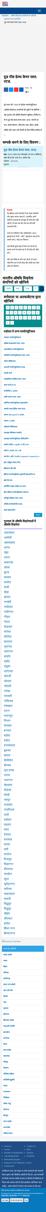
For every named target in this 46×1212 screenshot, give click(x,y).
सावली (7, 898)
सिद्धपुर (7, 903)
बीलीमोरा (8, 760)
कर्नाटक (6, 1038)
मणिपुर (5, 1062)
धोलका (7, 681)
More (38, 515)
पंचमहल (8, 705)
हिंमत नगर (9, 928)
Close (26, 1200)
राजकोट (8, 804)
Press (29, 1149)
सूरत (6, 879)
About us (8, 1146)
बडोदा (7, 735)
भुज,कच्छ (9, 770)
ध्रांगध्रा (8, 671)
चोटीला (8, 636)
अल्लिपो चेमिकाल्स (10, 427)
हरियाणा (6, 1014)
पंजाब (5, 1086)
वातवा (7, 844)
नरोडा (7, 691)
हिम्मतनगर (9, 933)
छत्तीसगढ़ (6, 978)
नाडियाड (8, 701)
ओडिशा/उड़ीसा (8, 1074)
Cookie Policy (5, 1195)
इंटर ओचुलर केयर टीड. (12, 462)
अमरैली (8, 537)
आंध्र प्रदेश (7, 955)
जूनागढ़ (8, 646)
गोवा (4, 1002)
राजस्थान (6, 1091)
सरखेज (8, 874)
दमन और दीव (8, 990)
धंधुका (7, 666)
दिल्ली (5, 996)
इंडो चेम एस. (8, 480)
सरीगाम (8, 888)
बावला (7, 755)
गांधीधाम (8, 606)
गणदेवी (7, 602)
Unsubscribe (9, 1166)
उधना (7, 557)
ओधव (7, 567)
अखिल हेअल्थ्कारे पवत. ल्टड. (14, 343)
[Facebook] (6, 89)
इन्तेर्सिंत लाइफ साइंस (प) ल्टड (15, 486)
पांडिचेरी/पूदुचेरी (9, 1080)
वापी (6, 849)
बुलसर (7, 750)
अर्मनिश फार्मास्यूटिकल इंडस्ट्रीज (16, 403)
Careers (7, 1149)
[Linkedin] (21, 89)
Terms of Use (26, 1195)
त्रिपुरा (5, 1115)
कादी (6, 587)
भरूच (7, 775)
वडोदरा (7, 819)
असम (5, 960)
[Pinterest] (16, 89)
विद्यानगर (8, 864)
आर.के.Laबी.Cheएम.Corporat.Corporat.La (21, 456)
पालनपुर (8, 715)
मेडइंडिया (5, 16)
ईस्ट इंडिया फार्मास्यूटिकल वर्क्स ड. (16, 492)
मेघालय (6, 1068)
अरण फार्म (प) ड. (10, 385)
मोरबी (6, 794)
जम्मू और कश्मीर (9, 1026)
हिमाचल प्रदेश (8, 1020)
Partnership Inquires (12, 1159)
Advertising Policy (11, 1156)
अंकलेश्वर (9, 532)
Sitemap (30, 1153)
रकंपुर (7, 799)
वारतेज (7, 854)
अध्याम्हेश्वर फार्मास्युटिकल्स (14, 349)
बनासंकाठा (9, 745)
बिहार (5, 966)
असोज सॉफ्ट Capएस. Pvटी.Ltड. (16, 444)
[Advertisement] (23, 48)
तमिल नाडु (7, 1103)
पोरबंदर (8, 725)
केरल (5, 1044)
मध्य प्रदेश (7, 1050)
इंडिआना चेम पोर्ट (10, 468)
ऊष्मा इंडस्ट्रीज (9, 510)
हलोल (7, 923)
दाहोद (7, 661)
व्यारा (6, 829)
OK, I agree (5, 1200)
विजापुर (8, 859)
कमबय (7, 577)
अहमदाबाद (9, 542)
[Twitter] (11, 89)
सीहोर (7, 913)
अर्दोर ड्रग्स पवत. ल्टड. (12, 397)
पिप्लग (7, 720)
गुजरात (5, 1008)
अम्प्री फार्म (8, 373)
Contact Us (31, 1146)
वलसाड (8, 839)
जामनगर (8, 651)
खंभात (7, 597)
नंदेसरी (7, 686)
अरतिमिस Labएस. (11, 391)
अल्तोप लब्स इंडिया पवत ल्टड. (15, 409)
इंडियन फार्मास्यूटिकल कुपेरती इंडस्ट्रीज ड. (19, 474)
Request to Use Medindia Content (17, 1163)
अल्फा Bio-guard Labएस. (14, 415)
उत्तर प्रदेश (7, 1121)
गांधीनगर (8, 611)
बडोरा (7, 740)
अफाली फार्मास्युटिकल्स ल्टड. (14, 367)
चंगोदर (7, 631)
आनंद (7, 547)
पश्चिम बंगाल (8, 1133)
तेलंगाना (6, 1109)
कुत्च (6, 572)
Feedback (30, 1156)
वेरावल (7, 834)
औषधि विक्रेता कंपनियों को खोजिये (23, 16)
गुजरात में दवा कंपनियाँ (12, 19)
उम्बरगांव (8, 562)
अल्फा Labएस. (9, 421)
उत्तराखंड (6, 1127)
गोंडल (7, 616)
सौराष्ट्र (8, 918)
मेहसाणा (8, 785)
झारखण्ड (6, 1032)
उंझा (6, 552)
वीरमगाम (8, 869)
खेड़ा (6, 592)
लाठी (6, 814)
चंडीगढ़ (6, 972)
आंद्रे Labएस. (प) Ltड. (13, 450)
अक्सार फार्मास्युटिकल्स (12, 337)
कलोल (7, 582)
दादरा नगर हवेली (9, 984)
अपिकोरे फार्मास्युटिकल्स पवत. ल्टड (17, 355)
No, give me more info (17, 1200)
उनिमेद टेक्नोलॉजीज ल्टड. (13, 504)
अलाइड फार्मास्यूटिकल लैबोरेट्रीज (16, 438)
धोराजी (7, 676)
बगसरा (7, 730)
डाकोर (7, 656)
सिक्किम (6, 1097)
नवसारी (8, 696)
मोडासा (7, 790)
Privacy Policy (13, 1195)
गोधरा (7, 621)
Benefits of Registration (13, 1153)
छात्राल (8, 641)
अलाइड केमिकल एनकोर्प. (13, 433)
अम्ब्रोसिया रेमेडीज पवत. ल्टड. (15, 379)
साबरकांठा (9, 893)
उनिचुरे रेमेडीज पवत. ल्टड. (13, 498)
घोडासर (8, 626)
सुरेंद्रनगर (9, 884)
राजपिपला (9, 809)
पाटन (7, 710)
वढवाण (7, 824)
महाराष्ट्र (6, 1056)
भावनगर (8, 780)
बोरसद (7, 765)
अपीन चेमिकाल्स (10, 361)
